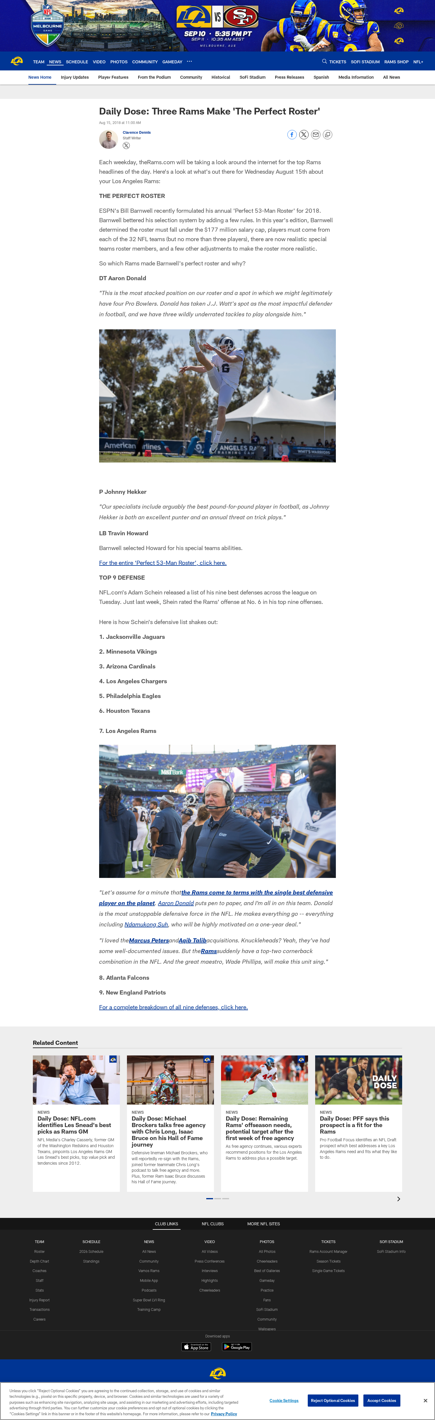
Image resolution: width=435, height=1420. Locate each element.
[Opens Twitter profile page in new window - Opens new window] (126, 145)
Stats (40, 1290)
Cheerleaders (209, 1290)
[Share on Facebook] (292, 137)
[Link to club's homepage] (16, 61)
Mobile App (149, 1280)
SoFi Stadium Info (391, 1251)
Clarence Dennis (137, 132)
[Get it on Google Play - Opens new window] (236, 1349)
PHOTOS (267, 1242)
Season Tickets (329, 1261)
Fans (267, 1300)
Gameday (267, 1280)
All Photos (267, 1251)
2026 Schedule (91, 1251)
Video (209, 1242)
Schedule (91, 1242)
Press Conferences (210, 1261)
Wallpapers (267, 1329)
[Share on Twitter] (304, 137)
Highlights (210, 1280)
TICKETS (328, 1242)
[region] (217, 1401)
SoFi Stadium (267, 1309)
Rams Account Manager (328, 1251)
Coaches (39, 1271)
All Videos (210, 1251)
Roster (39, 1251)
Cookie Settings (284, 1400)
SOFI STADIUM (391, 1242)
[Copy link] (327, 135)
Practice (267, 1290)
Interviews (210, 1271)
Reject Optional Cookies (333, 1400)
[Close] (425, 1400)
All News (149, 1251)
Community (149, 1261)
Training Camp (149, 1309)
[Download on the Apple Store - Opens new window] (196, 1347)
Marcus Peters (149, 941)
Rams (209, 952)
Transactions (40, 1309)
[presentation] (399, 1200)
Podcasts (149, 1290)
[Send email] (315, 137)
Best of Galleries (267, 1271)
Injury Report (39, 1300)
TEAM (39, 1242)
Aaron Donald (176, 904)
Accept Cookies (382, 1400)
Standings (91, 1261)
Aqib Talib (193, 941)
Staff (40, 1280)
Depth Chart (39, 1261)
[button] (210, 1199)
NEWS (149, 1242)
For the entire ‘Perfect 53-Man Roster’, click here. (163, 562)
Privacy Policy (224, 1413)
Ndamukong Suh (146, 925)
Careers (39, 1319)
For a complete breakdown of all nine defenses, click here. (173, 1006)
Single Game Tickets (328, 1271)
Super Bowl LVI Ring (149, 1300)
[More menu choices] (189, 61)
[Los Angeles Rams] (217, 1374)
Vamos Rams (149, 1271)
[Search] (324, 61)
